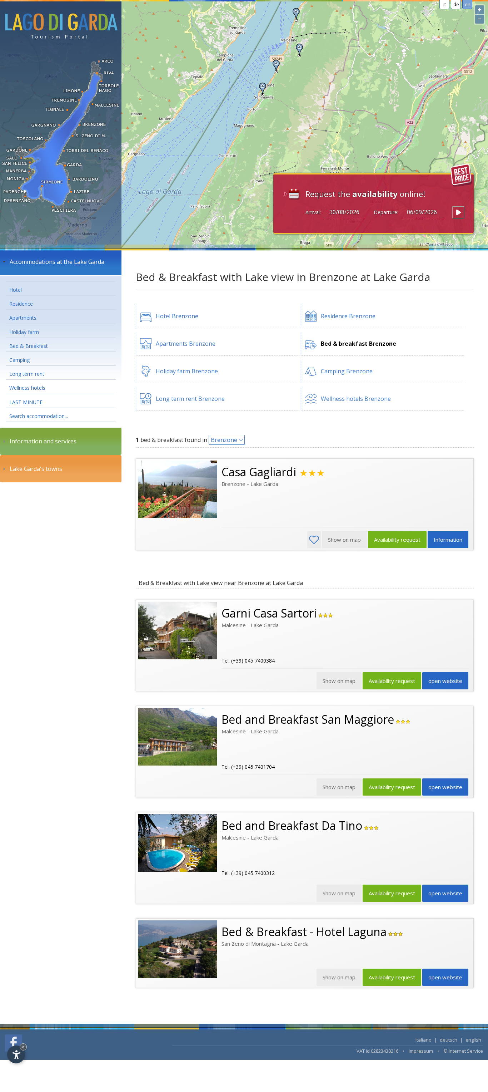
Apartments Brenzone (185, 344)
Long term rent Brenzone (190, 399)
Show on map (339, 977)
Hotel (15, 289)
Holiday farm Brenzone (187, 371)
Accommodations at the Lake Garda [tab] (57, 262)
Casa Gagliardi (258, 471)
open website (445, 680)
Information (448, 539)
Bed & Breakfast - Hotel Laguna (304, 931)
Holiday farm (24, 332)
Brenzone (224, 440)
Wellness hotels (27, 387)
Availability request (397, 539)
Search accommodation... (38, 416)
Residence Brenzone (348, 316)
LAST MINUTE (26, 402)
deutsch (448, 1040)
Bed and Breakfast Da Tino (291, 825)
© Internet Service (463, 1051)
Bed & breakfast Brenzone (358, 344)
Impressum (421, 1051)
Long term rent (26, 373)
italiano (423, 1040)
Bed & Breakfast (28, 346)
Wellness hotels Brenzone (356, 399)
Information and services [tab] (43, 441)
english (473, 1040)
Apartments (22, 317)
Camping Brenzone (347, 371)
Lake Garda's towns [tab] (36, 469)
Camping (19, 359)
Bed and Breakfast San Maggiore (307, 719)
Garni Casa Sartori (269, 613)
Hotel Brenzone (177, 316)
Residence (21, 303)
